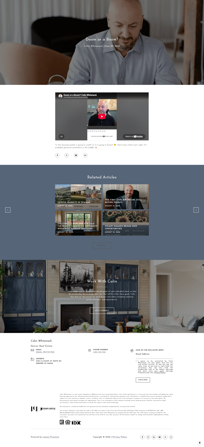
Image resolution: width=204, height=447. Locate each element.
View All (102, 245)
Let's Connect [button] (102, 310)
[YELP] (171, 437)
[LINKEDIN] (154, 437)
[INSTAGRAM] (148, 437)
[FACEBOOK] (142, 437)
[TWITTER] (165, 437)
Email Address (142, 354)
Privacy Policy (159, 372)
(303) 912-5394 (99, 352)
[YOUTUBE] (159, 437)
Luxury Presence (51, 437)
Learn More (64, 416)
